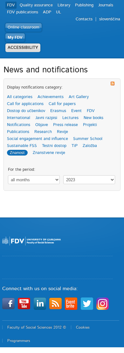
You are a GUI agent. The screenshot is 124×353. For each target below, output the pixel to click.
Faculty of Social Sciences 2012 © (36, 327)
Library (64, 5)
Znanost (17, 153)
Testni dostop (54, 146)
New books (93, 118)
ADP (47, 12)
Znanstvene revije (49, 153)
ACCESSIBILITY (23, 48)
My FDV (15, 38)
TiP (75, 146)
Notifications (18, 125)
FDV (11, 5)
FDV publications (22, 12)
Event (76, 111)
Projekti (90, 125)
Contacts (84, 19)
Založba (90, 146)
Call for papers (62, 104)
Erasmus (58, 111)
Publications (18, 132)
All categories (19, 97)
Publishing (84, 5)
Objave (41, 125)
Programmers (18, 341)
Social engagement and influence (37, 139)
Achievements (51, 97)
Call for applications (25, 104)
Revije (62, 132)
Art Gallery (79, 97)
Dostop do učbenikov (26, 111)
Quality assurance (36, 5)
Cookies (83, 327)
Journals (105, 5)
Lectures (70, 118)
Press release (65, 125)
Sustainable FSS (22, 146)
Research (43, 132)
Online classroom (23, 27)
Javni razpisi (46, 118)
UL (58, 12)
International (18, 118)
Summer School (87, 139)
